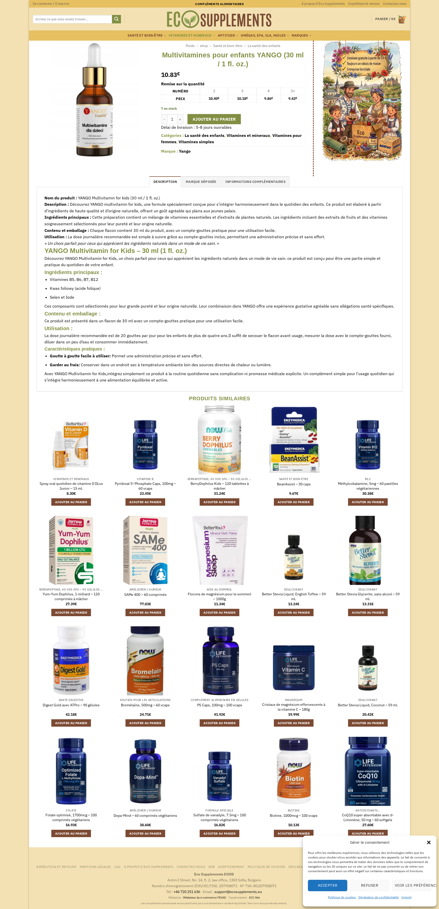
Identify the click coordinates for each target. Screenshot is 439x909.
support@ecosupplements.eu (238, 891)
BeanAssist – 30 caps (294, 484)
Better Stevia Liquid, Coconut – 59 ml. (368, 705)
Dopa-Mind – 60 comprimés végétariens (145, 815)
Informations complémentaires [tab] (255, 182)
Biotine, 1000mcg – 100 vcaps (294, 815)
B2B (212, 867)
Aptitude (226, 35)
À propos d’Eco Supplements (323, 4)
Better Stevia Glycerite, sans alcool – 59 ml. (368, 596)
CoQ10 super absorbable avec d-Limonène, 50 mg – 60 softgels (368, 817)
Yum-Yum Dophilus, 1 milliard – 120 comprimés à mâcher (71, 596)
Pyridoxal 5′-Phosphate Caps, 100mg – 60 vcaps (145, 486)
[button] (428, 842)
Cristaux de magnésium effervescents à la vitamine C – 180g (293, 707)
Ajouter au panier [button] (71, 502)
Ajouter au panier (214, 119)
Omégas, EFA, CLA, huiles (263, 35)
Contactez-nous (394, 4)
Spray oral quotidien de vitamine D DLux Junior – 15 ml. (71, 486)
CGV (117, 867)
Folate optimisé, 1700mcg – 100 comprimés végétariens (71, 817)
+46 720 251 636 (187, 891)
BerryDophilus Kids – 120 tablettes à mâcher (220, 486)
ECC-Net (254, 897)
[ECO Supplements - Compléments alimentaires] (219, 19)
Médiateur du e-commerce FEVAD (204, 897)
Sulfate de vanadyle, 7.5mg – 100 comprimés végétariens (219, 817)
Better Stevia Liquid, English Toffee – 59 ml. (294, 596)
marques (300, 35)
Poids (190, 45)
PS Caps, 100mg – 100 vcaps (219, 705)
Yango (185, 151)
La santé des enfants (264, 45)
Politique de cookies (342, 897)
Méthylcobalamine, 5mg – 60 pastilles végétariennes (368, 486)
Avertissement (231, 867)
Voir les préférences (413, 885)
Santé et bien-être (145, 35)
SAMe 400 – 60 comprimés (145, 594)
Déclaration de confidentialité (378, 897)
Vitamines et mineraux (190, 35)
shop (204, 45)
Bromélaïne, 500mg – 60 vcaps (145, 705)
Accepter (328, 885)
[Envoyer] (116, 19)
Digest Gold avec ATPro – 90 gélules (71, 705)
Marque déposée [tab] (201, 182)
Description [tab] (165, 182)
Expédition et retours (364, 4)
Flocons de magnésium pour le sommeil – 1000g (219, 596)
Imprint (406, 897)
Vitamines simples (196, 141)
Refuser (369, 885)
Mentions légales (95, 867)
